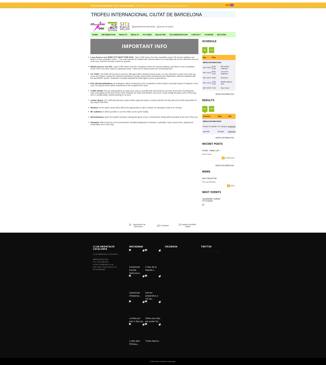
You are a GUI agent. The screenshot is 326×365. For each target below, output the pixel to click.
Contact (196, 34)
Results (123, 34)
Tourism (208, 34)
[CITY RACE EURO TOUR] (125, 25)
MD (204, 50)
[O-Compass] (163, 225)
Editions (221, 34)
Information (108, 34)
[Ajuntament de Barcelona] (144, 25)
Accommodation (178, 34)
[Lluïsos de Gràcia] (165, 25)
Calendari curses (211, 199)
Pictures (147, 34)
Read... (233, 186)
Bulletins (160, 34)
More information (224, 94)
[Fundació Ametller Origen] (188, 225)
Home (95, 34)
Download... (230, 158)
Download (231, 126)
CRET (211, 50)
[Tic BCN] (113, 25)
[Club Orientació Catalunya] (98, 25)
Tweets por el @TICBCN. (211, 251)
